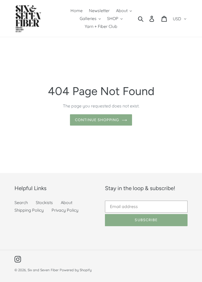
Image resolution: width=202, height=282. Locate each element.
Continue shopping (97, 120)
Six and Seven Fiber (43, 270)
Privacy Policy (65, 210)
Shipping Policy (29, 210)
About (66, 202)
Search (21, 202)
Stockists (44, 202)
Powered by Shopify (76, 270)
